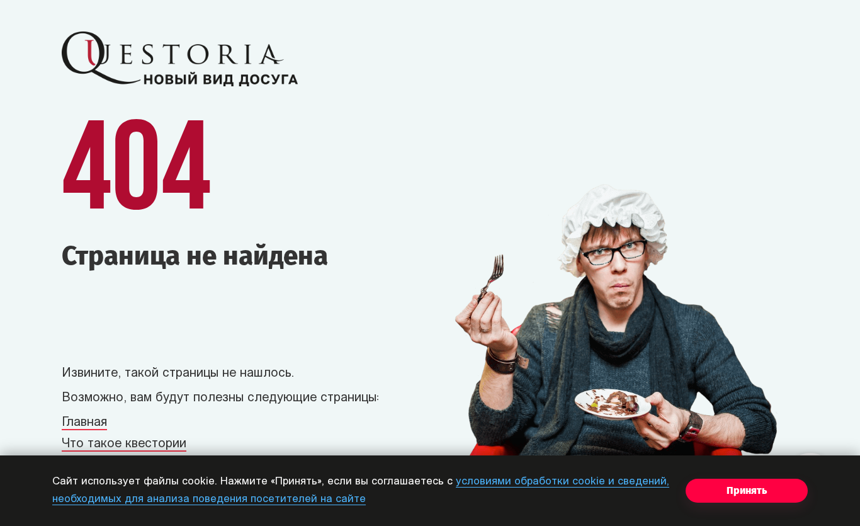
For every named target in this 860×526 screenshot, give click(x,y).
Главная (84, 422)
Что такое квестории (124, 444)
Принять (747, 490)
